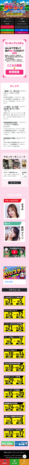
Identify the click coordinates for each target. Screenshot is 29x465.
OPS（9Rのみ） (7, 32)
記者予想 (7, 23)
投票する (7, 19)
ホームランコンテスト (7, 27)
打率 (7, 30)
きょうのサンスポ (22, 23)
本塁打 (21, 30)
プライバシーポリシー (18, 452)
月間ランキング (21, 32)
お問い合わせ (7, 452)
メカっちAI (9, 281)
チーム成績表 (22, 21)
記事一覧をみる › (14, 182)
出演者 (21, 19)
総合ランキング (7, 21)
